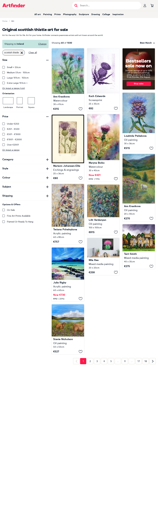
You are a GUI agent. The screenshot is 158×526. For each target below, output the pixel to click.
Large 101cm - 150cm (18, 78)
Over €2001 (13, 144)
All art (37, 14)
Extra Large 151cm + (17, 83)
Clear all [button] (33, 52)
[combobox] (147, 42)
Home (4, 21)
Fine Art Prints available (18, 216)
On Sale (11, 210)
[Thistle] (103, 79)
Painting (47, 14)
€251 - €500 (13, 129)
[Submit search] (76, 5)
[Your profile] (144, 5)
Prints (57, 14)
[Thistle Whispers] (68, 214)
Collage (106, 14)
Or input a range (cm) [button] (13, 88)
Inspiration (118, 14)
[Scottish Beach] (68, 274)
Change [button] (42, 44)
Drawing (95, 14)
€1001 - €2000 (14, 139)
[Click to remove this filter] (22, 52)
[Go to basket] (152, 5)
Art (12, 21)
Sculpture (84, 14)
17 (138, 361)
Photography (69, 14)
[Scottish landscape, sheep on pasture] (139, 187)
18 (145, 361)
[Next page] (153, 361)
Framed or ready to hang (20, 221)
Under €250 (13, 124)
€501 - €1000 (14, 134)
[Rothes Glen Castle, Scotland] (139, 246)
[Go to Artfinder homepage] (14, 5)
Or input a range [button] (10, 150)
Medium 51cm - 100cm (18, 72)
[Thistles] (103, 210)
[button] (147, 42)
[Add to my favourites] (81, 109)
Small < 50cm (14, 67)
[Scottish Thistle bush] (68, 80)
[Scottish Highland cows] (68, 329)
